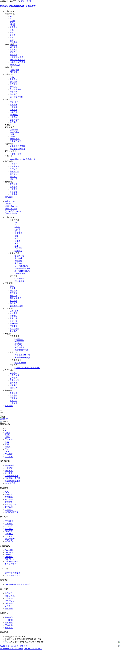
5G (11, 16)
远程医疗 (13, 94)
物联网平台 (14, 47)
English (8, 204)
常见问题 (13, 110)
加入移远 (13, 174)
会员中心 (13, 122)
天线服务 (13, 55)
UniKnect (13, 134)
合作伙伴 (13, 169)
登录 (23, 1)
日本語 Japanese (11, 206)
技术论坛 (13, 107)
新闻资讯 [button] (9, 182)
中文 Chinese (10, 201)
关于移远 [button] (9, 161)
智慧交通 (13, 87)
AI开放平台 (14, 72)
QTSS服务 (14, 102)
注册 (29, 1)
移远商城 (18, 251)
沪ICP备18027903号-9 (33, 649)
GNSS (12, 25)
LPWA (12, 21)
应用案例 (13, 187)
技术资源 (13, 189)
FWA (12, 77)
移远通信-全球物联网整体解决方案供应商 (17, 6)
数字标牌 (13, 92)
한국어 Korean (11, 209)
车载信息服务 (15, 89)
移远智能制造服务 (17, 62)
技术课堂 (13, 194)
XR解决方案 (15, 65)
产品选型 (13, 42)
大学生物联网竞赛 (17, 149)
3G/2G (12, 23)
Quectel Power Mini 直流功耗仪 (22, 159)
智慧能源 (13, 82)
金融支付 (13, 79)
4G (11, 18)
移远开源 (13, 112)
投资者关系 (14, 166)
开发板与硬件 (15, 154)
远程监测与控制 (16, 97)
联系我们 (9, 197)
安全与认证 (14, 172)
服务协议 (24, 646)
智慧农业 (13, 52)
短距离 (13, 35)
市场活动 (13, 192)
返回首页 (4, 419)
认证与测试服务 (16, 57)
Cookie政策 (4, 646)
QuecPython (14, 70)
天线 (12, 37)
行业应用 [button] (9, 74)
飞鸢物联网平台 (16, 141)
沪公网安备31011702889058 (11, 649)
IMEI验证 (14, 115)
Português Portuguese (13, 211)
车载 (12, 30)
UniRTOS (14, 136)
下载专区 (13, 105)
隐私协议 (15, 646)
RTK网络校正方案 (17, 60)
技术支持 (13, 117)
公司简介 (13, 164)
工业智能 (13, 50)
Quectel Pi (14, 130)
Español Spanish (11, 213)
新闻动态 (13, 184)
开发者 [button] (8, 125)
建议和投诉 (14, 120)
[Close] (1, 410)
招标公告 (13, 179)
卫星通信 (13, 27)
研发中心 (13, 177)
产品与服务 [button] (10, 11)
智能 (12, 32)
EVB (12, 40)
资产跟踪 (13, 84)
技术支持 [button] (9, 99)
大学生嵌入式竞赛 (17, 146)
